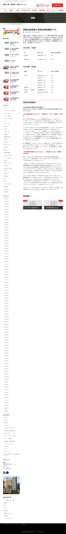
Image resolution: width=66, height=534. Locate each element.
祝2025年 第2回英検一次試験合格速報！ (15, 67)
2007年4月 (6, 395)
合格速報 (6, 147)
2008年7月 (6, 363)
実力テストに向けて (8, 163)
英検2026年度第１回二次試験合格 (14, 43)
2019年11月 (6, 272)
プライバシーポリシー (8, 443)
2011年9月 (6, 340)
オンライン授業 (7, 116)
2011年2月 (6, 342)
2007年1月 (6, 402)
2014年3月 (6, 327)
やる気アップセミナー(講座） (10, 435)
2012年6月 (6, 332)
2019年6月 (6, 279)
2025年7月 (6, 206)
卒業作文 (6, 142)
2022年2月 (6, 235)
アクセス (5, 449)
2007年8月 (6, 384)
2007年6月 (6, 389)
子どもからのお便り (8, 155)
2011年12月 (6, 337)
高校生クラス (6, 189)
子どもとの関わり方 (8, 157)
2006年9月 (6, 408)
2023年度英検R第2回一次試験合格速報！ (14, 92)
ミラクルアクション (8, 123)
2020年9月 (6, 253)
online (5, 108)
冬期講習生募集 (7, 136)
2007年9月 (6, 381)
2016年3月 (6, 313)
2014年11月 (6, 321)
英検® (5, 181)
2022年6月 (6, 227)
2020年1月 (6, 269)
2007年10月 (6, 379)
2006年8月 (6, 410)
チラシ (5, 121)
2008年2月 (6, 374)
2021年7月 (6, 243)
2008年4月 (6, 368)
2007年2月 (6, 400)
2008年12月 (6, 355)
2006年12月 (6, 405)
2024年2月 (6, 209)
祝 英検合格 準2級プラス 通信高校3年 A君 (14, 73)
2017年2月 (6, 311)
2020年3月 (6, 264)
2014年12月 (6, 319)
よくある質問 (6, 113)
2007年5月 (6, 392)
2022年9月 (6, 222)
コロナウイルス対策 (8, 118)
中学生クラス (6, 126)
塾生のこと (6, 150)
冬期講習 (6, 134)
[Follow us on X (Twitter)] (7, 472)
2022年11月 (6, 217)
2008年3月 (6, 371)
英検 (31, 196)
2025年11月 (6, 204)
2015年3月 (6, 316)
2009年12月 (6, 347)
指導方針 (6, 420)
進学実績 (6, 422)
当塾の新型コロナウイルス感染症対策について (11, 455)
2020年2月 (6, 266)
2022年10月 (6, 219)
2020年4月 (6, 261)
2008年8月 (6, 361)
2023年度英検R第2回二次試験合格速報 (14, 86)
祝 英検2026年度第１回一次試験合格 (14, 49)
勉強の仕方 (6, 139)
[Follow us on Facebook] (4, 472)
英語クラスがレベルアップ (9, 433)
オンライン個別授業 (8, 438)
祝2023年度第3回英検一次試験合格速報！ (15, 80)
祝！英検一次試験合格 (14, 54)
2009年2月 (6, 353)
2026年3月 (6, 201)
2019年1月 (6, 287)
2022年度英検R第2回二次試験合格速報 (14, 98)
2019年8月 (6, 274)
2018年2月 (6, 303)
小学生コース (6, 425)
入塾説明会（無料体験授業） (10, 441)
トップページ (6, 417)
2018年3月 (6, 300)
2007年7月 (6, 387)
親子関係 (6, 186)
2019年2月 (6, 285)
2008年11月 (6, 358)
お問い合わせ (58, 5)
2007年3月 (6, 397)
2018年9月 (6, 295)
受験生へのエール (7, 144)
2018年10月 (6, 293)
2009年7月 (6, 350)
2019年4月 (6, 282)
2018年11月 (6, 290)
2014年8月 (6, 324)
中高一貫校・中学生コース (9, 428)
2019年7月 (6, 277)
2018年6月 (6, 298)
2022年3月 (6, 232)
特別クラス (6, 173)
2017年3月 (6, 308)
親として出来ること (8, 184)
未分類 (5, 170)
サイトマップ (6, 451)
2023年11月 (6, 211)
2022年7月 (6, 224)
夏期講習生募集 (7, 152)
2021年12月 (6, 238)
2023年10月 (6, 214)
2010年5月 (6, 345)
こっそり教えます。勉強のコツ (10, 110)
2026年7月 (6, 198)
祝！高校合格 (12, 60)
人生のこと (6, 129)
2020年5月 (6, 259)
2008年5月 (6, 366)
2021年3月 (6, 245)
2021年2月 (6, 248)
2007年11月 (6, 376)
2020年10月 (6, 251)
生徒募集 (6, 176)
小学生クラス (6, 165)
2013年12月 (6, 329)
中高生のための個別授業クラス (10, 430)
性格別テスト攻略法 (8, 168)
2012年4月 (6, 334)
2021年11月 (6, 240)
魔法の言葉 (6, 191)
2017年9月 (6, 306)
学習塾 (5, 160)
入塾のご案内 (6, 131)
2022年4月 (6, 230)
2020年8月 (6, 256)
